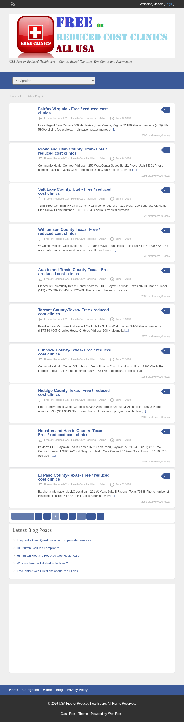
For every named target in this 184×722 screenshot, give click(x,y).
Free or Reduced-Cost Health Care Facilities (70, 118)
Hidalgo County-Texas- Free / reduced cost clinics (74, 392)
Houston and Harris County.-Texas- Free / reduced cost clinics (71, 432)
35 (91, 516)
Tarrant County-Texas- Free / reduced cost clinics (73, 312)
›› (100, 516)
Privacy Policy (77, 690)
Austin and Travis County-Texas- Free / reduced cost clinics (73, 271)
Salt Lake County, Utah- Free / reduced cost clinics (74, 191)
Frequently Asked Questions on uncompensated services (54, 540)
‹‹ (39, 516)
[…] (115, 129)
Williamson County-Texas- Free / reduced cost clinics (69, 231)
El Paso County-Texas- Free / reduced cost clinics (73, 477)
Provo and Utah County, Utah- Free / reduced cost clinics (72, 151)
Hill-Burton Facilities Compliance (38, 548)
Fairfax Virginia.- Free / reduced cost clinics (73, 111)
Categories (30, 690)
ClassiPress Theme (74, 714)
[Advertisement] (92, 629)
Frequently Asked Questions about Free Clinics (47, 571)
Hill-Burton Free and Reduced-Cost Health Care (48, 555)
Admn (102, 118)
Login (169, 4)
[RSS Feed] (13, 4)
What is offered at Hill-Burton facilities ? (42, 563)
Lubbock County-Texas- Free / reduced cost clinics (74, 352)
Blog (59, 690)
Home (13, 96)
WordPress (115, 714)
